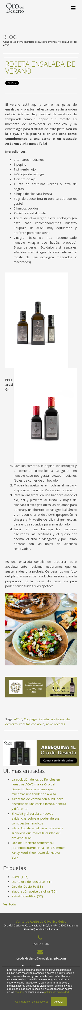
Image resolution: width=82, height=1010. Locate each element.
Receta (43, 719)
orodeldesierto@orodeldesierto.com (41, 958)
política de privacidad (56, 992)
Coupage (30, 719)
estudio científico (27, 896)
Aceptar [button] (58, 1001)
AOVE (18, 719)
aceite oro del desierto (32, 881)
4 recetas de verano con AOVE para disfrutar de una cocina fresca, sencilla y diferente (39, 804)
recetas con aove (31, 724)
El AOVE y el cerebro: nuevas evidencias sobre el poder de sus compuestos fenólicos (36, 818)
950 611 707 (41, 944)
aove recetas (55, 724)
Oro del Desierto (27, 886)
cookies (19, 992)
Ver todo (9, 904)
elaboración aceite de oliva (34, 891)
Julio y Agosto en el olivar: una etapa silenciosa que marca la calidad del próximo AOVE (37, 833)
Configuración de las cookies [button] (31, 1001)
